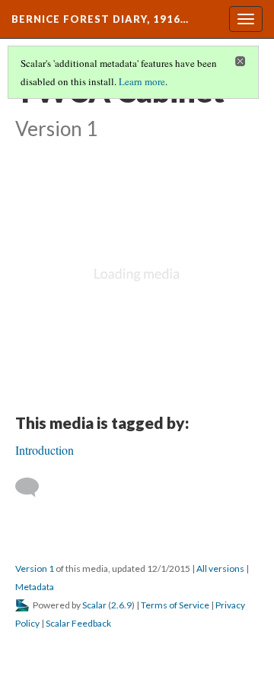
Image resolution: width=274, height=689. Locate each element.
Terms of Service (175, 605)
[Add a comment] (34, 487)
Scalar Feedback (78, 623)
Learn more (142, 81)
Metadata (34, 586)
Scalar (94, 605)
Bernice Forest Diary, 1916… (100, 19)
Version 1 (34, 568)
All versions (220, 568)
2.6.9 (121, 605)
